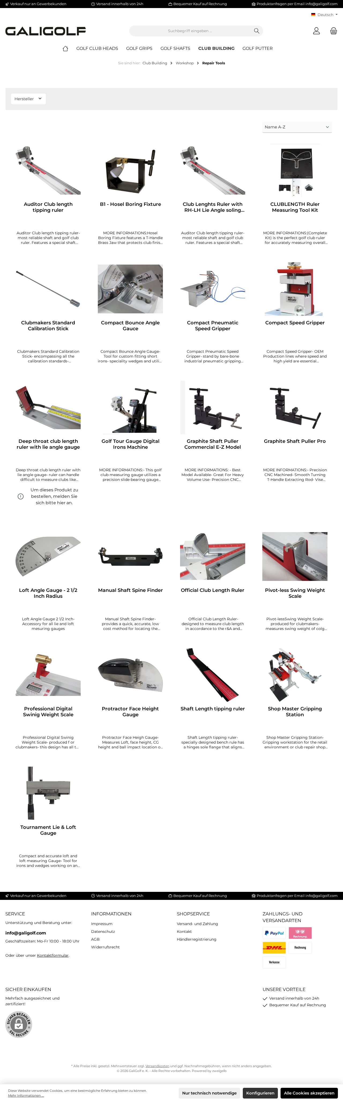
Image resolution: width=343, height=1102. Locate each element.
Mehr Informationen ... (26, 1095)
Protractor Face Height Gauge (130, 712)
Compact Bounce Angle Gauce (130, 326)
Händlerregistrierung (197, 939)
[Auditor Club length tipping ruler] (48, 170)
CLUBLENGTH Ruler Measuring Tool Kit (295, 207)
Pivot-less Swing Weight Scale (295, 593)
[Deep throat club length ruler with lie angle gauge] (48, 407)
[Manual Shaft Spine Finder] (130, 556)
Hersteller (24, 98)
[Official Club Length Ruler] (212, 556)
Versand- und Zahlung (197, 923)
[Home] (69, 48)
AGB (95, 939)
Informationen (111, 914)
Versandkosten (157, 1066)
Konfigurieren (260, 1093)
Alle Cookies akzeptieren (309, 1093)
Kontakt (184, 931)
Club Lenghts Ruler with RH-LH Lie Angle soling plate (213, 207)
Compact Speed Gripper (295, 323)
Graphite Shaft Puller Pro (295, 441)
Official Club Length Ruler (212, 590)
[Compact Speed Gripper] (294, 289)
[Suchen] (257, 30)
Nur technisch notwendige (209, 1093)
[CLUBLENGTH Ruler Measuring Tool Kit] (294, 170)
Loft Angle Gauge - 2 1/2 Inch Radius (48, 593)
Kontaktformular (53, 955)
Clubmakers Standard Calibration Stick (48, 326)
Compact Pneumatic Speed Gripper (212, 326)
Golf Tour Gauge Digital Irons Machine (130, 444)
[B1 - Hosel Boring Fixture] (130, 170)
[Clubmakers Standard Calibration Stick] (48, 289)
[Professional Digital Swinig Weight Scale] (48, 675)
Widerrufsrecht (105, 947)
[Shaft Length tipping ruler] (212, 675)
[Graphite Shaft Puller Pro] (294, 407)
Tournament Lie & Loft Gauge (48, 830)
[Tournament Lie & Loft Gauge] (48, 793)
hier (61, 502)
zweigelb (219, 1071)
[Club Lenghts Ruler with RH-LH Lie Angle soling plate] (212, 170)
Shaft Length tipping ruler (213, 709)
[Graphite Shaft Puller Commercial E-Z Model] (212, 407)
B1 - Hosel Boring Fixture (130, 204)
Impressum (102, 923)
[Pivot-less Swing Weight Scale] (294, 556)
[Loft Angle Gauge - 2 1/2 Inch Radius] (48, 556)
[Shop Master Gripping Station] (294, 675)
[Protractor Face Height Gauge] (130, 675)
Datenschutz (103, 931)
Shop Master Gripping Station (295, 712)
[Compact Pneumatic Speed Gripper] (212, 289)
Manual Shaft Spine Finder (130, 590)
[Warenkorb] (332, 30)
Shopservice (193, 914)
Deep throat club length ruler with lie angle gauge (48, 444)
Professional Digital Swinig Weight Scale (48, 712)
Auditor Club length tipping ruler (48, 207)
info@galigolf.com (321, 4)
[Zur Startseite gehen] (45, 31)
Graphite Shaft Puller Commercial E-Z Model (212, 444)
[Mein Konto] (316, 30)
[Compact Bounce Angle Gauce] (130, 289)
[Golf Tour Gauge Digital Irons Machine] (130, 407)
